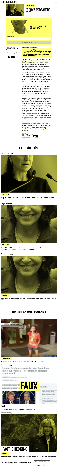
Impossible (30, 5)
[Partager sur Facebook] (12, 57)
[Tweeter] (9, 57)
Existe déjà (5, 194)
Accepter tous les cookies (42, 465)
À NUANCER (5, 295)
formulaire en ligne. (45, 125)
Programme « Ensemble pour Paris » (31, 47)
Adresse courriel (10, 36)
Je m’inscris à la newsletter (29, 42)
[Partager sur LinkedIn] (14, 57)
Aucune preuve (7, 358)
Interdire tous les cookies (42, 461)
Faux (3, 406)
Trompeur (5, 453)
